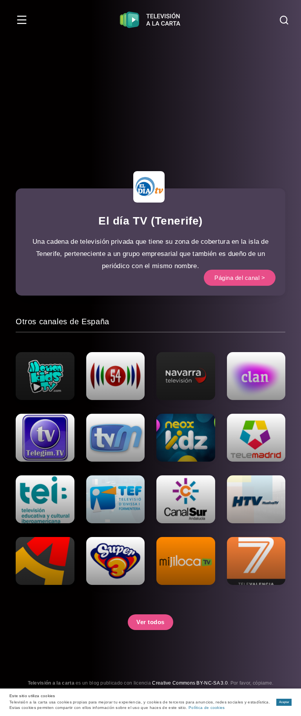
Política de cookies (207, 707)
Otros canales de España (62, 321)
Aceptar (284, 702)
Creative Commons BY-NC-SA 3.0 (190, 683)
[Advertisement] (150, 98)
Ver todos (150, 622)
